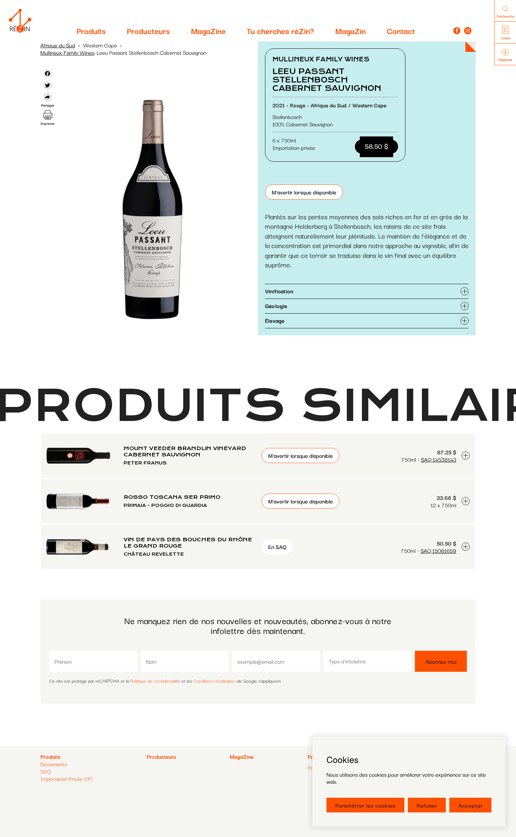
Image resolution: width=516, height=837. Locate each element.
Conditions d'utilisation (214, 680)
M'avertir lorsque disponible (304, 192)
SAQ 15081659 (438, 550)
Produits (91, 30)
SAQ (45, 771)
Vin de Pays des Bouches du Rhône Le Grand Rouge (188, 542)
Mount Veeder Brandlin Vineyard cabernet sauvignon (185, 451)
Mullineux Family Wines (67, 52)
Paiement (505, 59)
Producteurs (148, 30)
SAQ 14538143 (438, 459)
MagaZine (208, 30)
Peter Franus (145, 463)
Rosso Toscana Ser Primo (172, 497)
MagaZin (350, 30)
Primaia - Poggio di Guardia (165, 505)
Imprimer (47, 123)
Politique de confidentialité (155, 680)
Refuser (427, 805)
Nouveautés (53, 763)
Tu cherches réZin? (280, 30)
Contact (401, 30)
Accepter (470, 805)
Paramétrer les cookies (365, 805)
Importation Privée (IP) (66, 778)
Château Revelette (154, 554)
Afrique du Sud (57, 45)
